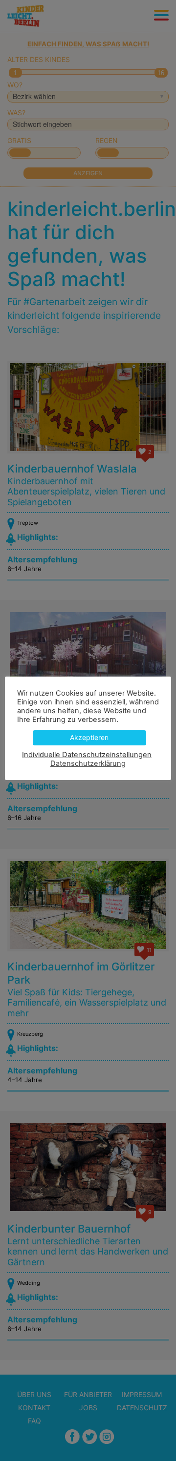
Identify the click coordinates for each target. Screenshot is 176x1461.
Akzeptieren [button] (89, 737)
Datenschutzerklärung (88, 763)
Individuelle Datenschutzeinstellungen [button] (87, 754)
